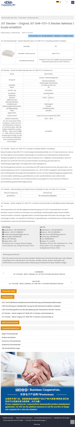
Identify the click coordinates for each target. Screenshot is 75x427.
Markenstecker (33, 18)
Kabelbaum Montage (61, 418)
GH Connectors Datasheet (47, 196)
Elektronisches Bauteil (24, 418)
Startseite (22, 18)
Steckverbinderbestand (42, 418)
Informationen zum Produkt (13, 420)
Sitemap (37, 424)
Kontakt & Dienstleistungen (36, 420)
